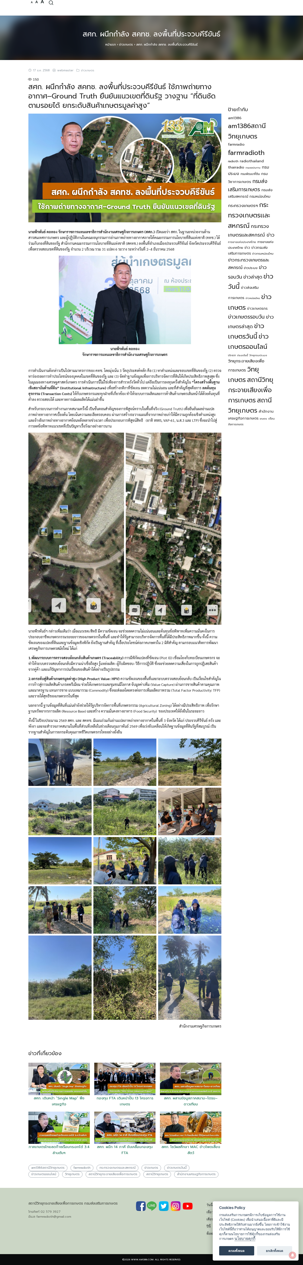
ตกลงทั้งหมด (236, 1251)
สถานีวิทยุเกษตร (157, 1174)
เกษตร (263, 419)
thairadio (236, 167)
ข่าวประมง (251, 267)
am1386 (234, 118)
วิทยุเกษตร (72, 1174)
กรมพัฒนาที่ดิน (250, 174)
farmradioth (82, 1167)
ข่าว (247, 247)
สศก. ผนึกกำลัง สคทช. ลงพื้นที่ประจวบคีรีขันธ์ (151, 34)
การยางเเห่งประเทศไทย (242, 242)
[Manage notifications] (292, 1255)
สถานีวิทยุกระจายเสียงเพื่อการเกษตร (113, 1174)
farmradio (236, 144)
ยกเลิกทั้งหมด (274, 1251)
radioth (233, 161)
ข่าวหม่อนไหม (253, 298)
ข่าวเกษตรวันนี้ (177, 1167)
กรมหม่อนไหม (260, 196)
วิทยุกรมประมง (258, 355)
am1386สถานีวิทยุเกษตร (48, 1167)
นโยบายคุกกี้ (244, 1238)
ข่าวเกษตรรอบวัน (246, 317)
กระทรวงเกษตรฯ (243, 206)
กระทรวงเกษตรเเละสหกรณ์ (117, 1167)
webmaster (65, 70)
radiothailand (252, 161)
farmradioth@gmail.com (53, 1216)
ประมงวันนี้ (242, 355)
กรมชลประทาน (253, 167)
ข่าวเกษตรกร (257, 308)
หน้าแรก (110, 44)
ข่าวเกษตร (126, 44)
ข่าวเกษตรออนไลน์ (43, 1174)
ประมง (232, 355)
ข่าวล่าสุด (252, 277)
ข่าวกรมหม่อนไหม (262, 254)
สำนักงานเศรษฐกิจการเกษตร (196, 1174)
